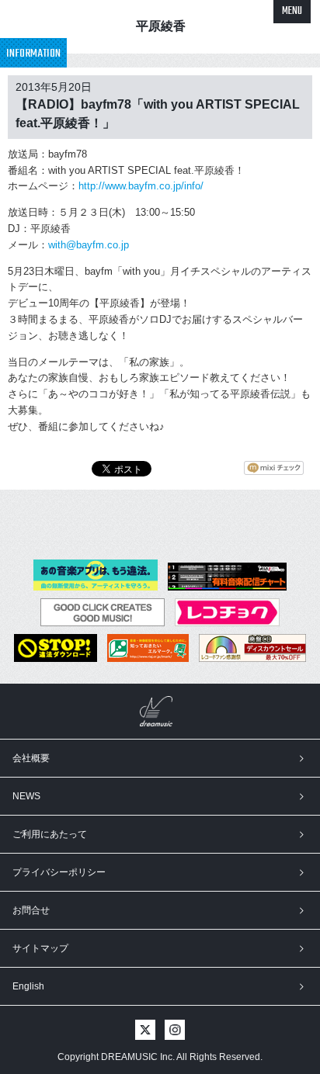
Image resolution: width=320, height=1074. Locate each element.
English (28, 986)
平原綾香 (161, 26)
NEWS (26, 796)
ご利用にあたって (49, 834)
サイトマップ (40, 948)
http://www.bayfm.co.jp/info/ (140, 186)
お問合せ (31, 910)
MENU (292, 11)
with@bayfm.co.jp (88, 245)
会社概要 (31, 758)
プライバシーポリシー (59, 872)
